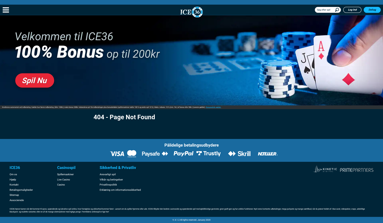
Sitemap (14, 194)
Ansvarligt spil (108, 174)
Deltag (372, 9)
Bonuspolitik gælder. (213, 107)
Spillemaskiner (65, 174)
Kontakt (14, 184)
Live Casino (63, 179)
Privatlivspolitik (108, 184)
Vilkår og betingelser (111, 179)
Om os (13, 174)
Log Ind (352, 9)
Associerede (17, 200)
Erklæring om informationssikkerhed (120, 189)
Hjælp (13, 179)
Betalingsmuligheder (21, 189)
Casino (61, 184)
